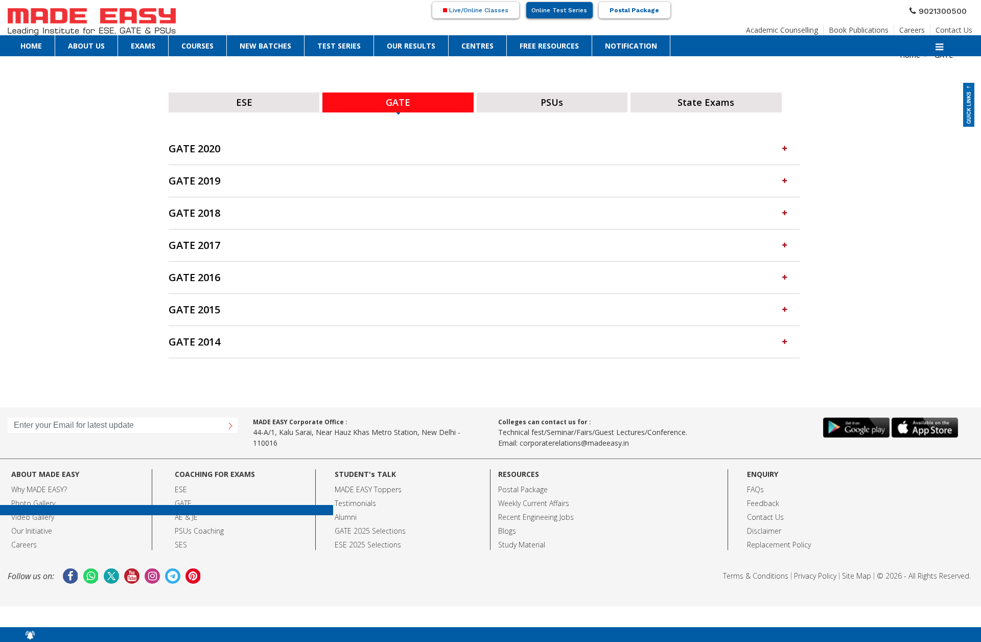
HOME (31, 45)
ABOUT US (86, 45)
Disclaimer (764, 528)
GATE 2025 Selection (368, 528)
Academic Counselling (782, 27)
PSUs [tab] (552, 101)
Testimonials (355, 500)
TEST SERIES (339, 45)
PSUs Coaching (199, 528)
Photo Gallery (33, 500)
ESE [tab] (244, 101)
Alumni (346, 514)
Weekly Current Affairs (533, 500)
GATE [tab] (398, 101)
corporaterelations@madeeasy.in (574, 440)
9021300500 (947, 9)
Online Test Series (559, 10)
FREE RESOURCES (549, 45)
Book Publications (859, 27)
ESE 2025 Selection (366, 541)
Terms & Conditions (755, 573)
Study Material (521, 541)
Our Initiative (31, 528)
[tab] (484, 146)
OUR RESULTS (411, 45)
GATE (183, 500)
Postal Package (634, 10)
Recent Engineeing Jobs (536, 514)
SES (181, 541)
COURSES (197, 45)
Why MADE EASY (37, 486)
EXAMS (143, 45)
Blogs (507, 528)
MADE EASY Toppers (368, 486)
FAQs (755, 486)
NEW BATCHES (265, 45)
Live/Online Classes (477, 10)
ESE (181, 486)
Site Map (856, 573)
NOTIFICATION (631, 45)
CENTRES (477, 45)
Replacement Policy (779, 541)
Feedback (763, 500)
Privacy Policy (815, 573)
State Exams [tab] (706, 101)
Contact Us (954, 27)
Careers (912, 27)
